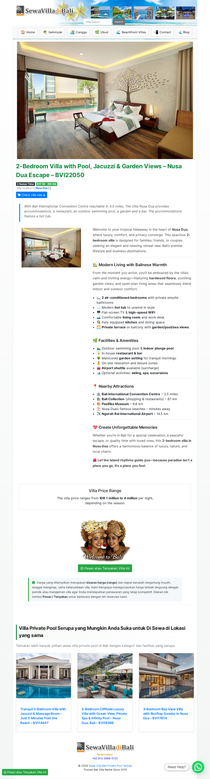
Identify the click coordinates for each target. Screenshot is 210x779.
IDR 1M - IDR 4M (46, 184)
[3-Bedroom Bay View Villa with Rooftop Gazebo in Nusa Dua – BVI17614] (166, 675)
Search (119, 21)
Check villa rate (32, 195)
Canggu (78, 32)
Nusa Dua (42, 188)
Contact (162, 32)
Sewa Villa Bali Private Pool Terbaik (110, 765)
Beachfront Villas (131, 32)
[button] (198, 767)
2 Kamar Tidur (25, 184)
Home (28, 32)
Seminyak (52, 32)
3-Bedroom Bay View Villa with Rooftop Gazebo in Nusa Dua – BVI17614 (165, 713)
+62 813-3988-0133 (105, 758)
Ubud (101, 32)
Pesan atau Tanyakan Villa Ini (26, 772)
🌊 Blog (184, 32)
